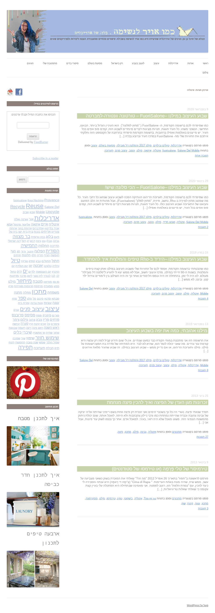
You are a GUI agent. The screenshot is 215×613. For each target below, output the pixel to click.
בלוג (49, 236)
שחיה (49, 332)
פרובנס (18, 315)
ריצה (28, 327)
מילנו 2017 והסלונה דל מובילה (134, 145)
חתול (55, 261)
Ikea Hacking (35, 200)
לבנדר (47, 275)
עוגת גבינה (36, 303)
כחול (13, 271)
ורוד (23, 251)
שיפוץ (30, 338)
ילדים (31, 271)
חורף (47, 255)
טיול (15, 260)
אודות (190, 63)
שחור (56, 332)
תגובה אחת (201, 155)
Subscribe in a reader (45, 158)
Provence (51, 200)
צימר (16, 319)
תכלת (50, 348)
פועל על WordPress (197, 605)
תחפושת (20, 342)
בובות (37, 231)
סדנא (47, 298)
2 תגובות (203, 227)
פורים (55, 315)
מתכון (128, 431)
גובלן (49, 241)
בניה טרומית (38, 237)
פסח (39, 315)
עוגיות (48, 303)
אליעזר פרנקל (21, 224)
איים (44, 224)
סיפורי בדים (72, 63)
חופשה (55, 255)
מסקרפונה (92, 498)
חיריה (40, 255)
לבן (53, 275)
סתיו (14, 298)
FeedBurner (41, 142)
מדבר (23, 275)
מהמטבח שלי (50, 63)
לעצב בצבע (138, 63)
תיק (56, 348)
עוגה (197, 503)
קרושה (16, 323)
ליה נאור (38, 275)
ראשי (205, 63)
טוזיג (119, 498)
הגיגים (30, 63)
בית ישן (23, 231)
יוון (30, 266)
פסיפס (30, 315)
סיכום (40, 298)
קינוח (190, 503)
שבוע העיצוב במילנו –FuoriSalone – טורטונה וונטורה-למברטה (146, 115)
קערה (24, 323)
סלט (29, 298)
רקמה (21, 327)
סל (34, 298)
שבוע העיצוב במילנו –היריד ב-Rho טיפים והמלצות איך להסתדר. (145, 259)
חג (18, 251)
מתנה (18, 292)
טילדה (55, 266)
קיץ (31, 323)
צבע (39, 319)
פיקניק (47, 315)
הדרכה (54, 246)
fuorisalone (169, 150)
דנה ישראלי (14, 241)
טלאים (47, 266)
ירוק (19, 271)
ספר (22, 298)
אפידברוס (38, 228)
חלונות (26, 255)
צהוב (32, 319)
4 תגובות (203, 298)
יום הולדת (22, 266)
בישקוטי (128, 498)
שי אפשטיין (39, 332)
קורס (43, 323)
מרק (10, 286)
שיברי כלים (22, 332)
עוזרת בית (24, 303)
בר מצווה (21, 236)
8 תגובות (203, 370)
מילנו (139, 150)
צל (48, 323)
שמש (42, 342)
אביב (26, 212)
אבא (32, 212)
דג (28, 241)
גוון (44, 241)
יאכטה (38, 265)
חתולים (46, 261)
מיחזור (24, 280)
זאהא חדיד (169, 222)
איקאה (147, 150)
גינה (38, 241)
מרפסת (38, 286)
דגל (24, 241)
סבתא (55, 298)
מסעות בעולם (95, 63)
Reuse (34, 206)
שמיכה (16, 338)
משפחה (53, 293)
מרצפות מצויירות (23, 286)
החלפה (43, 246)
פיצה (120, 431)
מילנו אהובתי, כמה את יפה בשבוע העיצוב (166, 330)
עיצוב (156, 63)
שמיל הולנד (52, 342)
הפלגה (39, 251)
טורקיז (24, 261)
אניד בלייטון (52, 228)
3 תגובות (203, 508)
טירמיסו (111, 498)
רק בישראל (117, 63)
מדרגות (14, 275)
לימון (29, 275)
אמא (10, 224)
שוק (183, 503)
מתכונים (177, 431)
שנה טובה (32, 342)
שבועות (13, 327)
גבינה (143, 431)
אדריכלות (173, 63)
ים (25, 271)
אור (31, 219)
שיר (23, 338)
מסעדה (48, 286)
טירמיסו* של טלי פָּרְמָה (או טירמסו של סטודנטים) (159, 468)
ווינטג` (30, 251)
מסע (56, 286)
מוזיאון (47, 281)
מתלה (27, 292)
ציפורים (55, 323)
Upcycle (52, 212)
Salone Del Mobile (188, 150)
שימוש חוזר (47, 337)
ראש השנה (51, 327)
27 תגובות (202, 436)
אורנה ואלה (21, 219)
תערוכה (109, 150)
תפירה (25, 347)
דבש (32, 241)
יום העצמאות (43, 271)
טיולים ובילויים (161, 145)
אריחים (46, 231)
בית (30, 231)
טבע (38, 261)
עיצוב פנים (121, 150)
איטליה (157, 150)
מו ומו (56, 281)
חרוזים (17, 255)
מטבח (38, 281)
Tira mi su (150, 498)
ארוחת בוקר (25, 228)
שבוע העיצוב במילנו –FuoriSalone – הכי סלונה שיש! (156, 187)
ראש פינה (37, 327)
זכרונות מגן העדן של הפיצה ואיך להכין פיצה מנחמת (157, 402)
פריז (46, 320)
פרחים (54, 319)
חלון (33, 255)
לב (57, 275)
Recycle (17, 206)
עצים (16, 310)
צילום (205, 72)
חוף (13, 251)
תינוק (11, 342)
